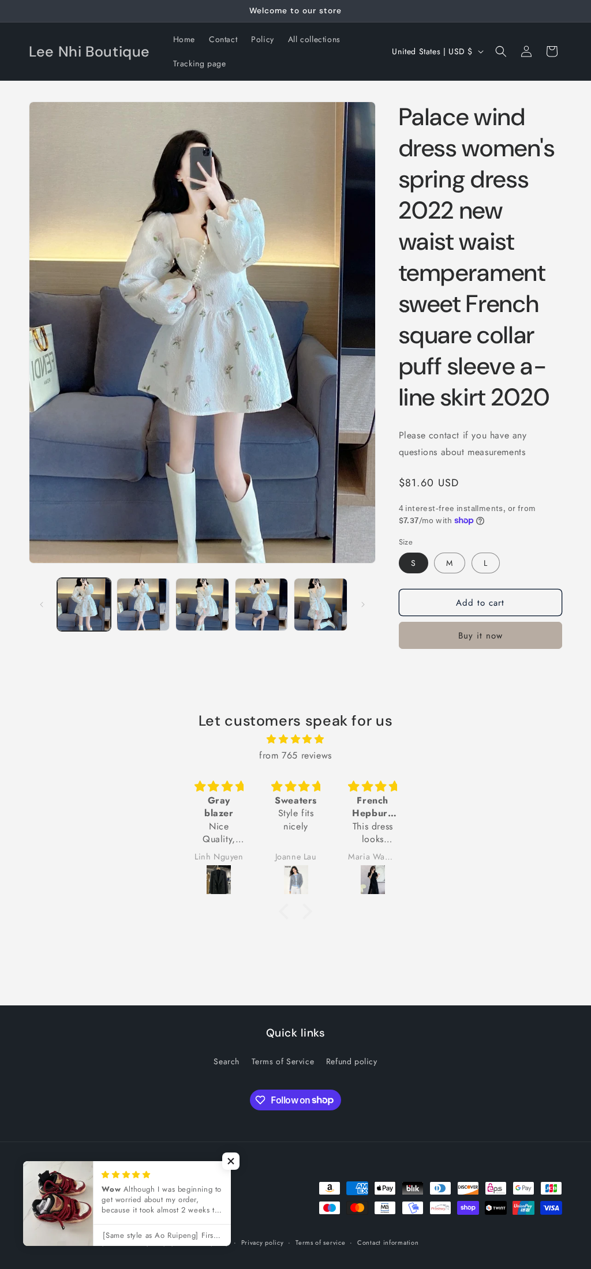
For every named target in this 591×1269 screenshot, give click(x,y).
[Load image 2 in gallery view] (143, 605)
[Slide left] (41, 604)
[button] (501, 51)
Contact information (387, 1242)
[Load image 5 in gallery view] (320, 605)
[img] (295, 739)
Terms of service (320, 1242)
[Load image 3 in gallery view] (202, 605)
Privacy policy (262, 1242)
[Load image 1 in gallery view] (84, 605)
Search (227, 1061)
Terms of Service (283, 1061)
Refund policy (351, 1061)
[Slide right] (363, 604)
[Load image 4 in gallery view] (262, 605)
